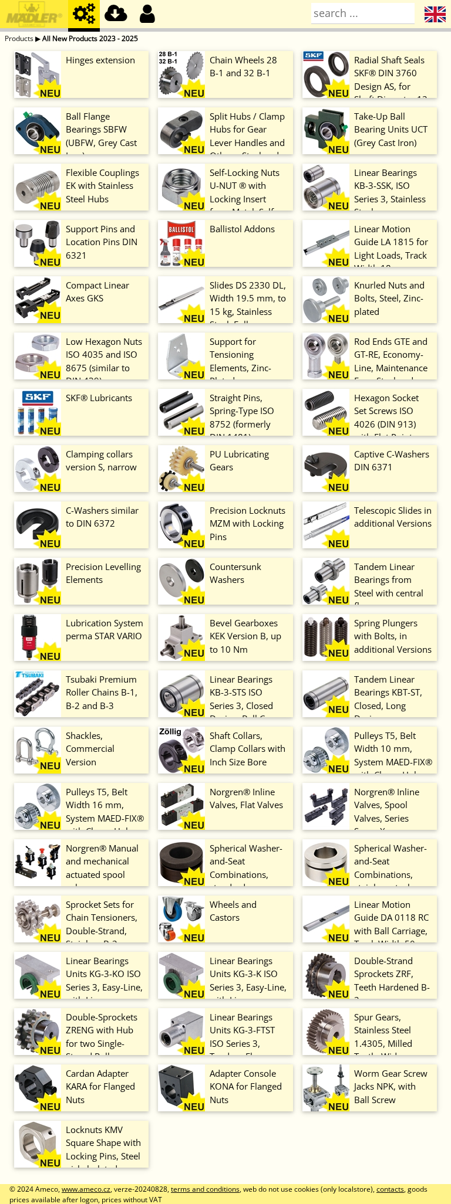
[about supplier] (34, 16)
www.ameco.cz (86, 1189)
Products (19, 38)
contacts (390, 1189)
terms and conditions (205, 1189)
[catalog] (84, 16)
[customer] (147, 16)
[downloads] (116, 16)
